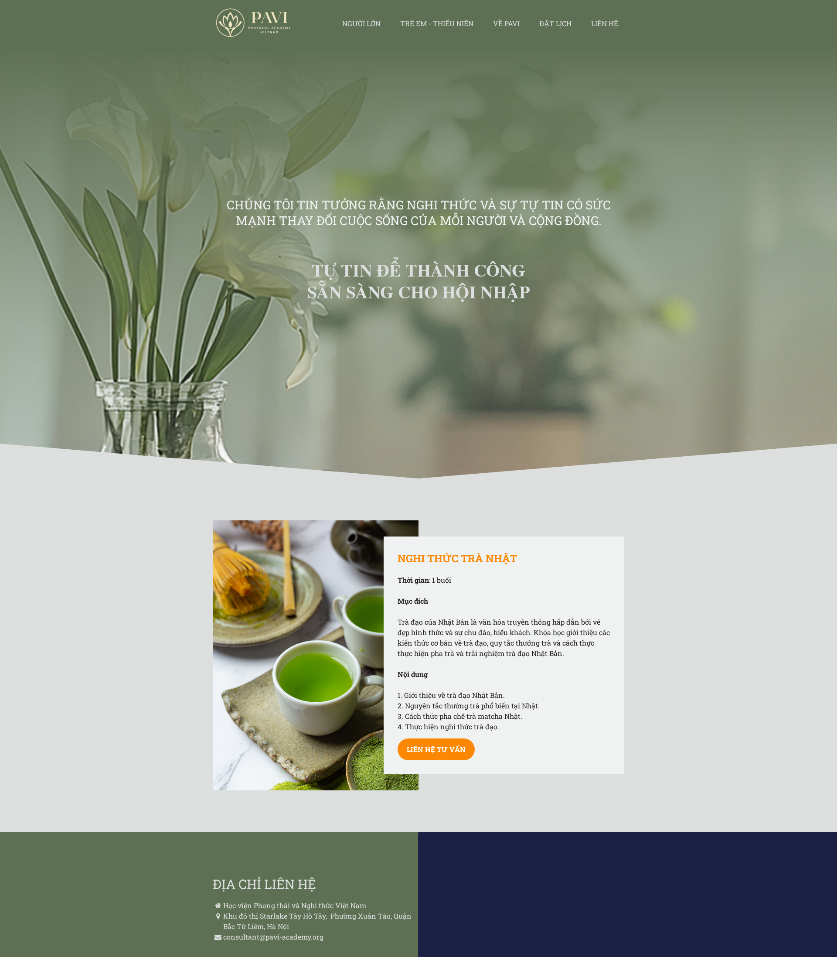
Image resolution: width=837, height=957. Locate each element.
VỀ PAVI (506, 23)
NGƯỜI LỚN (361, 23)
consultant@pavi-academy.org (273, 936)
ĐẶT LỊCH (555, 23)
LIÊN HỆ (604, 23)
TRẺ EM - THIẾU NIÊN (436, 23)
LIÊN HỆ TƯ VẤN (436, 749)
